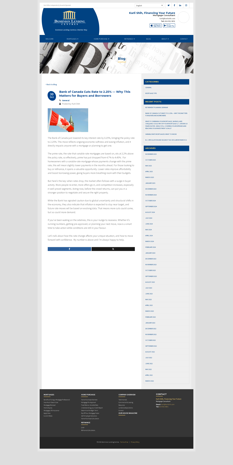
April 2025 (149, 171)
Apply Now (47, 413)
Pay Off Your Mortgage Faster (90, 413)
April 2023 (149, 305)
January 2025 (150, 183)
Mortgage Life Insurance (51, 410)
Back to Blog (51, 84)
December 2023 (150, 259)
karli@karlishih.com (167, 18)
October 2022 (150, 340)
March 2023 (149, 311)
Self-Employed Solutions (89, 416)
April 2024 (149, 236)
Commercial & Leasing (126, 402)
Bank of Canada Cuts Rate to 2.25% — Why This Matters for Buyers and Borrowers (166, 114)
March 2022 (149, 381)
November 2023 (151, 265)
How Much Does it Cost (51, 402)
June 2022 (149, 364)
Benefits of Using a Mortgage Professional (57, 400)
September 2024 (151, 206)
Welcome (50, 39)
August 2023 (150, 282)
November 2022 (151, 334)
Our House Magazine (128, 413)
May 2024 (148, 230)
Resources (122, 405)
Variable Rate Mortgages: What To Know (161, 134)
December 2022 (150, 329)
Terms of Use (124, 442)
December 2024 (150, 189)
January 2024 (150, 253)
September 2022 (151, 346)
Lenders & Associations (126, 408)
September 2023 (151, 276)
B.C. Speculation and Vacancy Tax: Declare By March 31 (166, 140)
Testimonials (123, 400)
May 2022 (148, 369)
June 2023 (149, 294)
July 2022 (148, 358)
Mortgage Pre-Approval (88, 402)
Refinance (128, 39)
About (164, 39)
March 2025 (149, 177)
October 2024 (150, 201)
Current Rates (48, 416)
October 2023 (150, 270)
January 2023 (150, 323)
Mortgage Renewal (50, 405)
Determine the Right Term (89, 410)
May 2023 (148, 299)
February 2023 (150, 317)
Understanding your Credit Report (92, 408)
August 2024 (150, 212)
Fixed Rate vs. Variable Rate (89, 405)
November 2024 (151, 195)
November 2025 (151, 154)
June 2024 (149, 224)
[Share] (69, 249)
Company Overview (127, 394)
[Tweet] (113, 249)
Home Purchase (101, 39)
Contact (184, 39)
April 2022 (149, 375)
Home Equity (48, 408)
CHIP (82, 428)
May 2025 (148, 166)
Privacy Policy (135, 442)
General (65, 100)
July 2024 (148, 218)
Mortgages (72, 39)
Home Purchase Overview (89, 400)
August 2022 (150, 352)
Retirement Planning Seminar (156, 107)
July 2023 (148, 288)
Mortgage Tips (151, 93)
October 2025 (150, 160)
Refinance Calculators (88, 430)
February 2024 (150, 247)
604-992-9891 (170, 21)
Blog (148, 39)
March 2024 (149, 241)
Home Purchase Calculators (90, 419)
